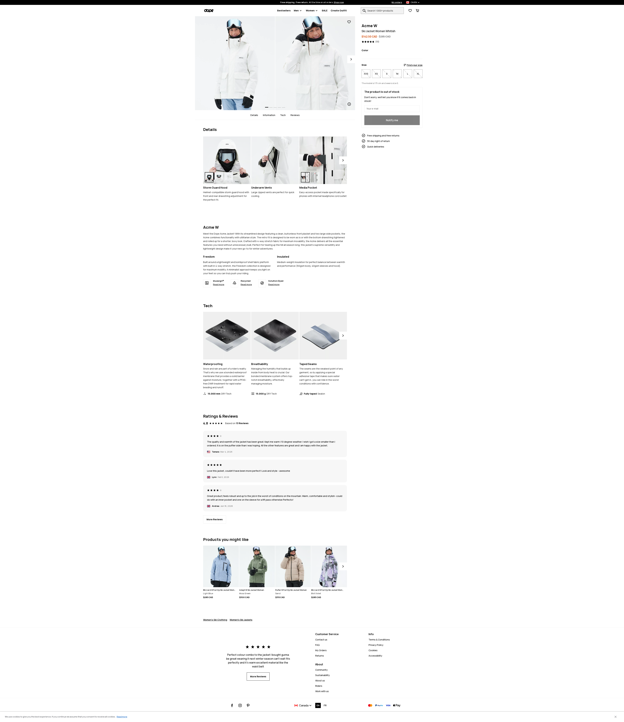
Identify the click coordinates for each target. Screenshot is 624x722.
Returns (319, 655)
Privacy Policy (376, 644)
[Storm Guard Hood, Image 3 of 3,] (228, 177)
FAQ (317, 644)
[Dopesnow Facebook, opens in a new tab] (232, 705)
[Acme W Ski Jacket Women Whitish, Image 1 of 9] (235, 63)
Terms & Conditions (379, 639)
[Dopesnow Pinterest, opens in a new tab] (248, 705)
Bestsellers (284, 10)
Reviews (295, 115)
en (318, 705)
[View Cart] (417, 10)
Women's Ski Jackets (241, 619)
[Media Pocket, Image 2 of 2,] (315, 177)
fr (325, 705)
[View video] (315, 63)
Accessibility (375, 655)
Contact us (321, 639)
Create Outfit (339, 10)
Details (254, 115)
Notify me (392, 120)
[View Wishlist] (410, 10)
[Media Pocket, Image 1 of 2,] (305, 177)
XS (376, 73)
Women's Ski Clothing (215, 619)
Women (310, 10)
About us (320, 680)
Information (269, 115)
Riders (318, 685)
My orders (397, 2)
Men (296, 10)
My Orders (321, 650)
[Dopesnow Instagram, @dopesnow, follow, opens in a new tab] (240, 705)
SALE (324, 10)
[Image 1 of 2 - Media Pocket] (323, 160)
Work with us (322, 691)
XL (418, 73)
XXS (366, 73)
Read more (218, 284)
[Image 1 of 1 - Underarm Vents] (275, 160)
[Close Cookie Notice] (615, 716)
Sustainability (322, 675)
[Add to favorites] (349, 22)
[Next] (351, 59)
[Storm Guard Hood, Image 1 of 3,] (209, 177)
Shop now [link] (339, 2)
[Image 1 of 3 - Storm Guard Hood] (227, 160)
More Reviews (215, 519)
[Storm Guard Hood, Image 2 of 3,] (218, 177)
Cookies (373, 650)
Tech (283, 115)
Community (321, 669)
